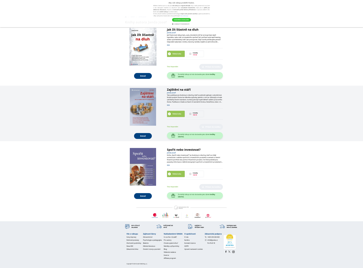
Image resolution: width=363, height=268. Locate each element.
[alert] (181, 13)
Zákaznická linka (132, 249)
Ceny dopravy (131, 237)
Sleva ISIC (129, 246)
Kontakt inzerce (190, 243)
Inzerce (166, 255)
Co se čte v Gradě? (170, 237)
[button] (181, 24)
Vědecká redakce (170, 252)
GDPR (186, 246)
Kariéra (187, 240)
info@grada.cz (212, 240)
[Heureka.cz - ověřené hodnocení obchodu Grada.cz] (230, 241)
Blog (165, 249)
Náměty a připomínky (171, 246)
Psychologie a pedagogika (152, 240)
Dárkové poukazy (132, 240)
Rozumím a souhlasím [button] (181, 20)
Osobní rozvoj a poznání (151, 249)
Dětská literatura (149, 246)
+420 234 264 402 (213, 237)
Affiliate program (170, 258)
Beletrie (146, 243)
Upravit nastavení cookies (193, 249)
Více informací (184, 16)
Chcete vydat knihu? (171, 243)
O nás (186, 237)
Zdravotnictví (147, 237)
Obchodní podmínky (133, 243)
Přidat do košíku (213, 67)
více (168, 45)
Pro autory (167, 240)
